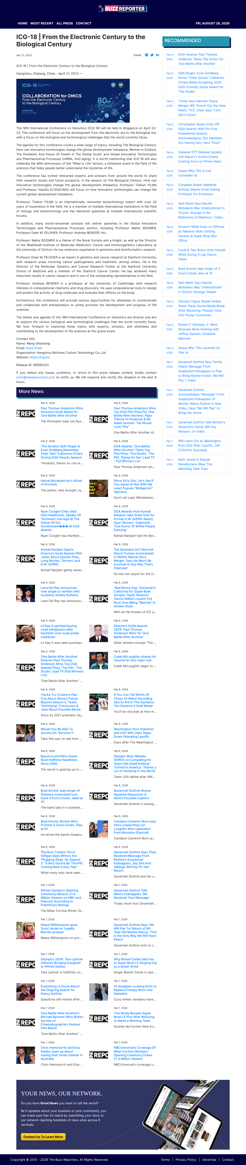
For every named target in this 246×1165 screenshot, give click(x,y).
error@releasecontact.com (35, 377)
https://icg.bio (40, 357)
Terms (165, 1160)
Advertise (209, 1160)
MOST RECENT (42, 23)
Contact (228, 1160)
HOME (22, 23)
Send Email (34, 348)
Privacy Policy (186, 1160)
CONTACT (83, 23)
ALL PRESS (65, 23)
